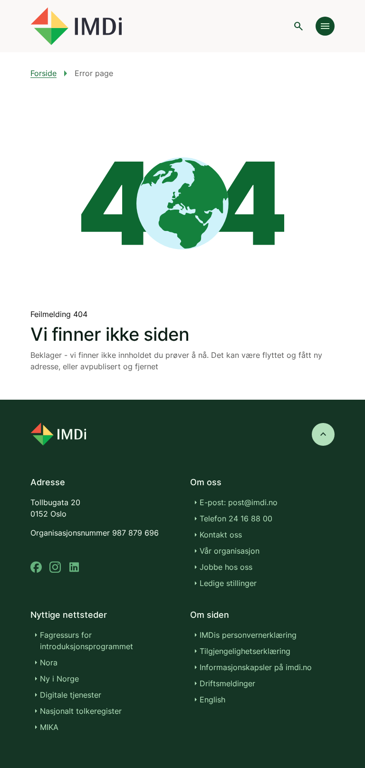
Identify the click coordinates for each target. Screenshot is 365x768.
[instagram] (55, 567)
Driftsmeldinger (227, 683)
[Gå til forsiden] (76, 26)
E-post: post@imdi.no (239, 502)
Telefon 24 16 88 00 (236, 518)
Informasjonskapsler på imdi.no (256, 667)
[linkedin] (74, 567)
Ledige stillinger (228, 583)
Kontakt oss (221, 534)
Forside (43, 73)
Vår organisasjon (229, 551)
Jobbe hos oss (226, 567)
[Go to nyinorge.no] (58, 434)
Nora (49, 662)
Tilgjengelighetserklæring (245, 651)
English (212, 699)
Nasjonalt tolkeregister (81, 711)
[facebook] (36, 567)
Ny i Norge (59, 678)
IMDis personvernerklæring (248, 635)
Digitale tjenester (70, 695)
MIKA (49, 727)
